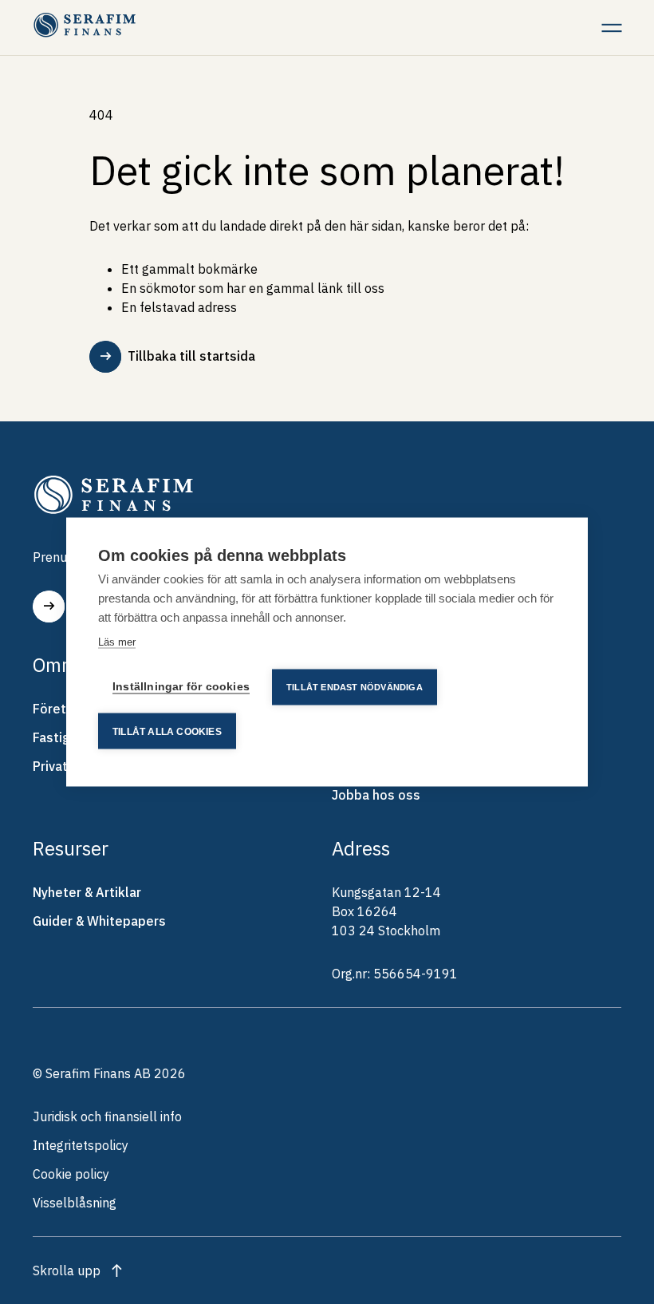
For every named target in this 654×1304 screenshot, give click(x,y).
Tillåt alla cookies (167, 731)
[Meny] (611, 28)
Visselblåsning (74, 1203)
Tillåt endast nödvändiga (354, 687)
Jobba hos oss (376, 795)
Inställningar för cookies (181, 687)
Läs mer (117, 642)
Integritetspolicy (80, 1145)
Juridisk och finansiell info (107, 1116)
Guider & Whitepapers (99, 921)
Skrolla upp (66, 1270)
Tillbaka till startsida (191, 356)
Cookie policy (71, 1174)
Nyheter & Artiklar (87, 892)
